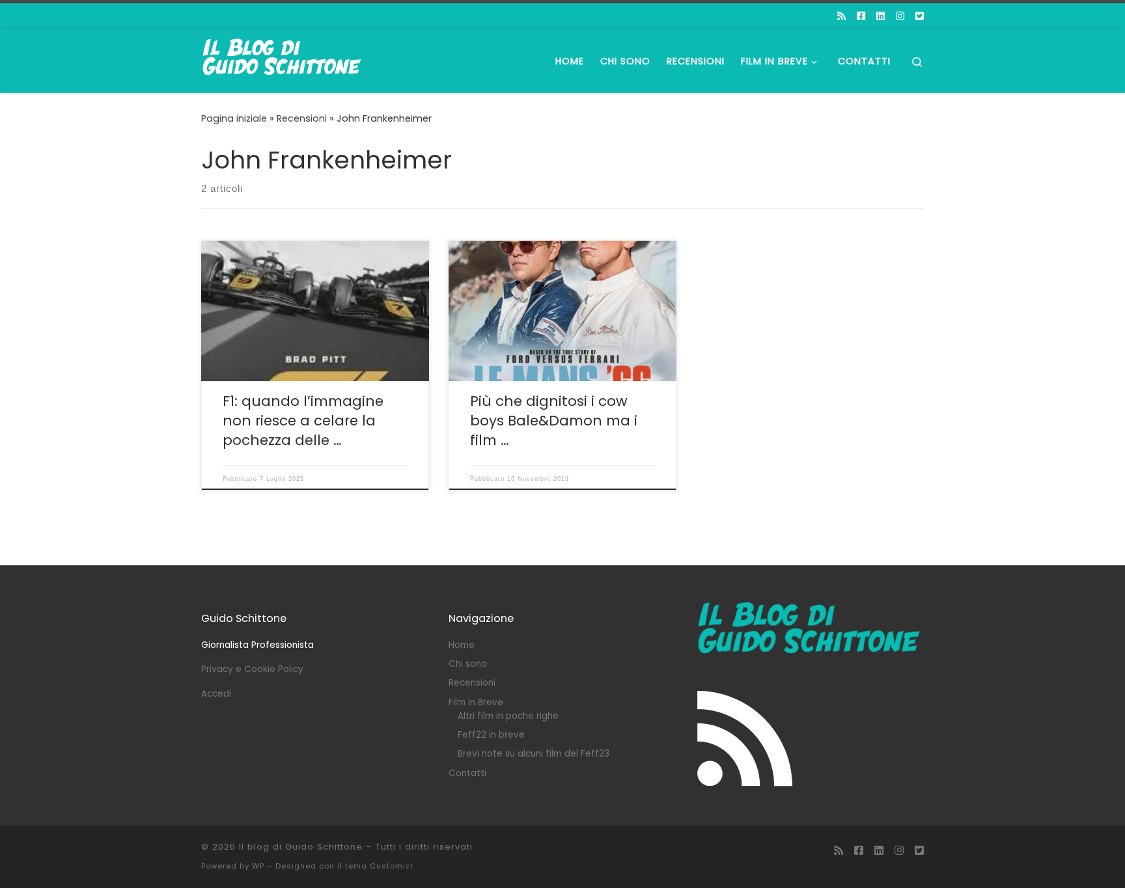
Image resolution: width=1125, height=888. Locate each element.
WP (258, 866)
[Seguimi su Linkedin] (880, 15)
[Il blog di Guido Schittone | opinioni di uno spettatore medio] (282, 59)
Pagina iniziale (234, 118)
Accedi (216, 694)
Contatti (467, 773)
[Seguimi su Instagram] (900, 15)
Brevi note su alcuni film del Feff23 (533, 753)
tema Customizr (379, 866)
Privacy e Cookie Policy (252, 669)
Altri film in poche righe (508, 716)
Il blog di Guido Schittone (301, 847)
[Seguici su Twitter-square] (919, 15)
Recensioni (302, 118)
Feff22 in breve (491, 735)
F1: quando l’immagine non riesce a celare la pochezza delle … (303, 421)
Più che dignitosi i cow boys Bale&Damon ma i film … (553, 421)
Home (462, 645)
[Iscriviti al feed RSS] (841, 15)
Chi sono (468, 664)
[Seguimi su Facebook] (861, 15)
